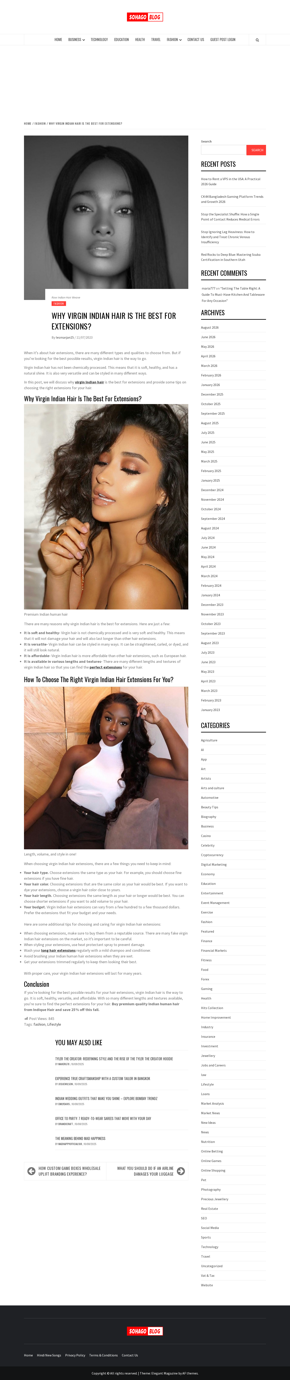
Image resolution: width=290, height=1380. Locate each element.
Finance (206, 941)
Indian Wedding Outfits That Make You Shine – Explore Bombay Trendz (106, 1098)
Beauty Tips (209, 807)
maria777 (208, 288)
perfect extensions (106, 667)
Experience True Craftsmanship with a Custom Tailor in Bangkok (102, 1078)
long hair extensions (58, 950)
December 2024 (212, 490)
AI (202, 750)
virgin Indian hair (89, 382)
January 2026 (210, 385)
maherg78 (64, 1064)
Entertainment (212, 893)
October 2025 (211, 404)
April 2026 (208, 356)
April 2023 (208, 681)
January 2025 (210, 480)
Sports (206, 1237)
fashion (39, 1024)
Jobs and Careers (213, 1065)
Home (58, 39)
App (204, 759)
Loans (205, 1094)
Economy (208, 874)
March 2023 (209, 691)
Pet (203, 1180)
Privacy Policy (75, 1355)
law (203, 1075)
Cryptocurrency (212, 855)
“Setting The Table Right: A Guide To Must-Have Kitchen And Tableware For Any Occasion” (233, 294)
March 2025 (209, 461)
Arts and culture (212, 788)
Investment (209, 1046)
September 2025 (213, 413)
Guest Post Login (222, 39)
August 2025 (210, 423)
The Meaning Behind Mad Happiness (80, 1138)
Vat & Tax (207, 1275)
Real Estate (209, 1208)
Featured (207, 931)
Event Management (215, 903)
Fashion (172, 39)
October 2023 (211, 624)
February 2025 (211, 471)
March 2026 (209, 365)
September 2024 (213, 518)
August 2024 (210, 528)
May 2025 (207, 452)
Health (140, 39)
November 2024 (212, 499)
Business (74, 39)
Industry (207, 1027)
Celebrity (207, 845)
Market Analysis (212, 1103)
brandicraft (66, 1124)
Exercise (207, 912)
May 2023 (207, 671)
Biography (208, 816)
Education (121, 39)
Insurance (208, 1036)
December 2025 (212, 394)
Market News (210, 1113)
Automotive (209, 797)
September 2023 (213, 633)
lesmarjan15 (65, 337)
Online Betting (212, 1151)
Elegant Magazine (164, 1373)
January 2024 (210, 595)
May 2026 (207, 346)
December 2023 (212, 604)
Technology (99, 39)
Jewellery (208, 1055)
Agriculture (209, 740)
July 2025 (207, 432)
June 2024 (208, 547)
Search (206, 141)
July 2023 (207, 652)
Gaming (207, 989)
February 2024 (211, 585)
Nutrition (208, 1142)
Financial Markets (214, 950)
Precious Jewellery (214, 1199)
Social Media (210, 1228)
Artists (206, 778)
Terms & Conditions (103, 1355)
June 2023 (208, 662)
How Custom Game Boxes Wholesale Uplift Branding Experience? (70, 1171)
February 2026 (211, 375)
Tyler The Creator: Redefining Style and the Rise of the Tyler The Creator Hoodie (114, 1058)
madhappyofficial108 (70, 1144)
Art (203, 769)
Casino (206, 836)
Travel (155, 39)
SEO (204, 1218)
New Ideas (208, 1122)
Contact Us (195, 39)
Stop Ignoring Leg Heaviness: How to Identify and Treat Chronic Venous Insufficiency (228, 237)
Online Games (211, 1161)
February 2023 (211, 700)
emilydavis (64, 1104)
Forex (205, 979)
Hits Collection (212, 1008)
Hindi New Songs (49, 1355)
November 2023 (212, 614)
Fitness (206, 960)
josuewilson (65, 1084)
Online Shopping (213, 1170)
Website (207, 1285)
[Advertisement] (145, 82)
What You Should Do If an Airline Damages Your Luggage (145, 1171)
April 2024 (208, 566)
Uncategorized (211, 1266)
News (205, 1132)
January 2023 (210, 710)
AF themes (190, 1373)
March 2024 (209, 576)
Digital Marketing (214, 864)
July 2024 (207, 538)
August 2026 (210, 327)
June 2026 (208, 337)
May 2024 (207, 557)
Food (204, 969)
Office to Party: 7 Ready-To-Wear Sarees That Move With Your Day (103, 1118)
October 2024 (211, 509)
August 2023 (210, 643)
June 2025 (208, 442)
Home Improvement (216, 1017)
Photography (211, 1189)
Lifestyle (54, 1024)
